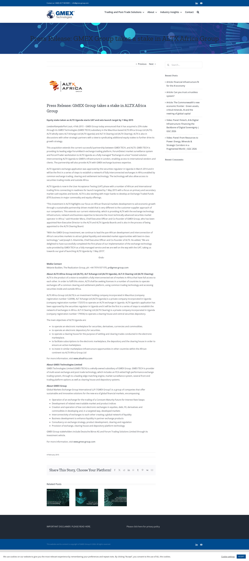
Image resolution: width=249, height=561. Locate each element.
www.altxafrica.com (82, 358)
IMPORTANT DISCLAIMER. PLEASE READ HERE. (69, 526)
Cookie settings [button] (228, 556)
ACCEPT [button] (241, 556)
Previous (142, 64)
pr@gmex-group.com (118, 267)
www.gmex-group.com (84, 441)
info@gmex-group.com (80, 3)
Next (151, 64)
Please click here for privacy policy (143, 526)
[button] (198, 11)
